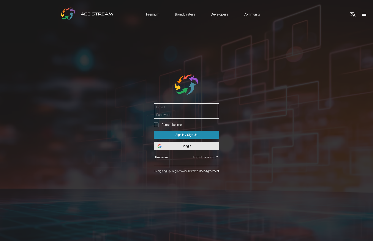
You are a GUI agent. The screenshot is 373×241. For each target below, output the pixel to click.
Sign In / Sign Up (186, 135)
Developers (219, 14)
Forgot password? (205, 157)
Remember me (172, 124)
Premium (152, 14)
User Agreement (209, 171)
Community (252, 14)
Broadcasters (185, 14)
